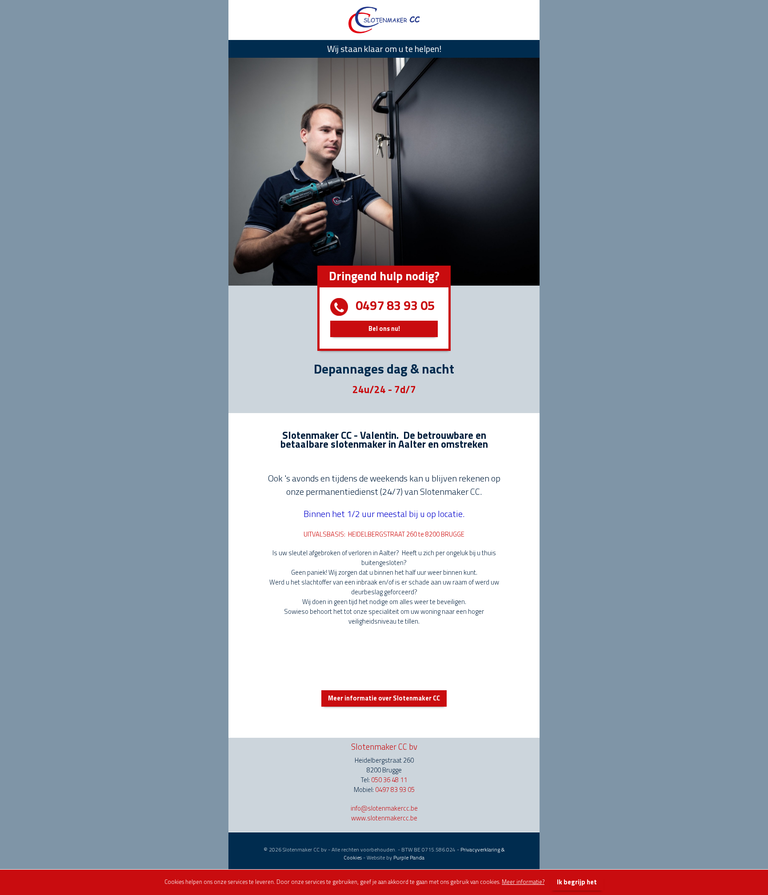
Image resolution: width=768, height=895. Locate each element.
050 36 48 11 (389, 780)
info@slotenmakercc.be (384, 808)
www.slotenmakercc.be (384, 818)
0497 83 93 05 (395, 789)
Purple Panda (408, 857)
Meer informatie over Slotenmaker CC (384, 698)
